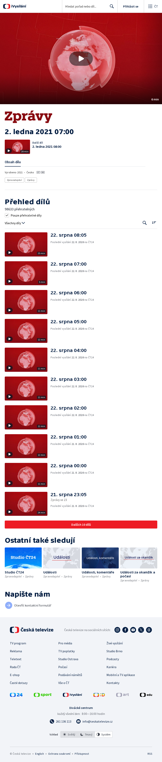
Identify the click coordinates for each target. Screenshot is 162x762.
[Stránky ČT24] (16, 696)
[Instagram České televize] (117, 630)
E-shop (15, 675)
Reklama (16, 651)
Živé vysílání (114, 643)
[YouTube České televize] (133, 630)
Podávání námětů (70, 675)
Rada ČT (15, 667)
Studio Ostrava (68, 659)
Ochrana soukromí (59, 753)
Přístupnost (82, 753)
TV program (18, 643)
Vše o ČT (64, 683)
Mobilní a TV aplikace (120, 675)
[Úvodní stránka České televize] (32, 630)
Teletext (16, 659)
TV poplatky (66, 651)
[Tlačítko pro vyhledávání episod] (144, 222)
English (39, 753)
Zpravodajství (14, 179)
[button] (81, 58)
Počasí (62, 667)
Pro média (65, 643)
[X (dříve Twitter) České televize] (141, 630)
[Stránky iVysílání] (72, 696)
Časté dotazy (18, 683)
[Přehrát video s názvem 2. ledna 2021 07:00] (81, 58)
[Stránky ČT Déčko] (99, 696)
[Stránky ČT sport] (43, 696)
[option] (69, 734)
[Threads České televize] (149, 630)
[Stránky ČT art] (122, 696)
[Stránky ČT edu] (146, 696)
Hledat (111, 6)
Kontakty (112, 683)
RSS (150, 753)
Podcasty (112, 659)
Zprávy (31, 179)
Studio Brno (114, 651)
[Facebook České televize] (125, 630)
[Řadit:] (154, 222)
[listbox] (86, 734)
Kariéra (111, 667)
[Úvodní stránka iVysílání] (18, 6)
